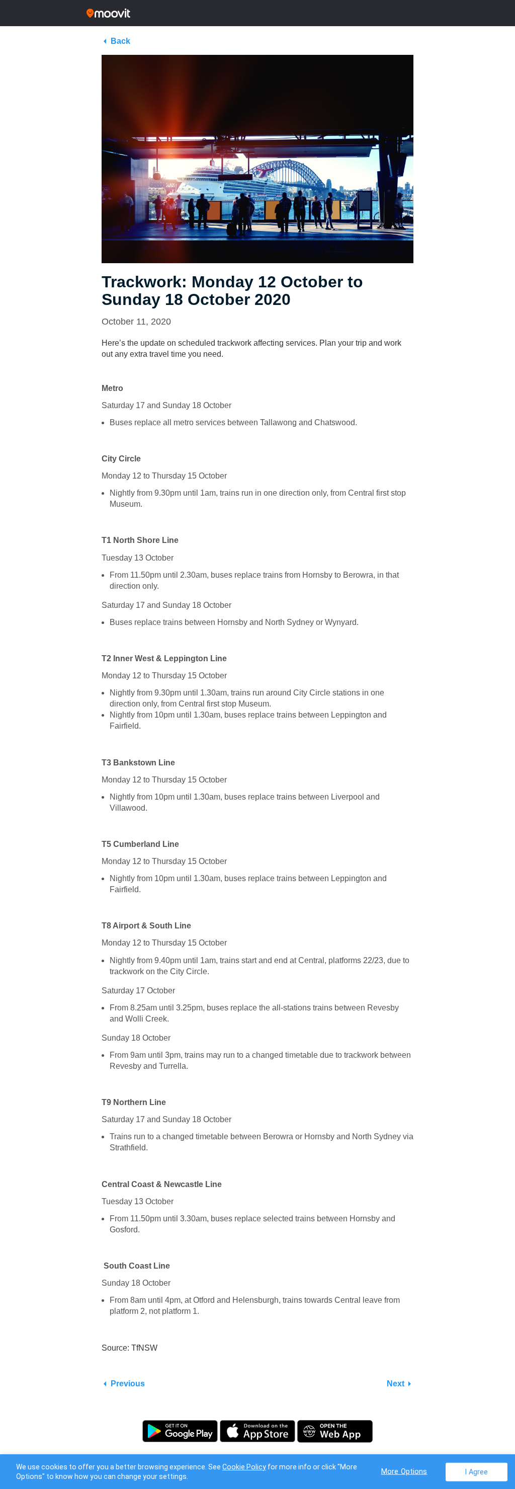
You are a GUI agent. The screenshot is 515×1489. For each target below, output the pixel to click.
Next (395, 1383)
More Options (404, 1471)
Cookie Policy (244, 1467)
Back (120, 41)
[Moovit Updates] (257, 13)
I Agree (476, 1471)
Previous (128, 1383)
